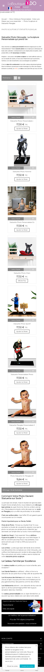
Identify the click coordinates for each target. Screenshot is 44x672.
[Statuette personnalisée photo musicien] (22, 353)
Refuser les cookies (12, 666)
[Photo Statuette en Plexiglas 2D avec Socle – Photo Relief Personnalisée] (22, 454)
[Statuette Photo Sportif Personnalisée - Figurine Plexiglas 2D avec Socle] (22, 302)
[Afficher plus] (27, 117)
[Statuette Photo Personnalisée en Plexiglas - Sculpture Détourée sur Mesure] (22, 200)
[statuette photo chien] (22, 251)
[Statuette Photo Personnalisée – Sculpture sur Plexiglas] (22, 99)
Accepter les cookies (27, 666)
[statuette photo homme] (22, 150)
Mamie (33, 571)
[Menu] (3, 6)
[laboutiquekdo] (22, 5)
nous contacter (31, 623)
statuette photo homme (22, 172)
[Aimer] (33, 117)
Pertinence (7, 78)
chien (16, 68)
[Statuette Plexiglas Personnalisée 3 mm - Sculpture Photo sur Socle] (22, 403)
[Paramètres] (40, 6)
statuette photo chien (22, 273)
